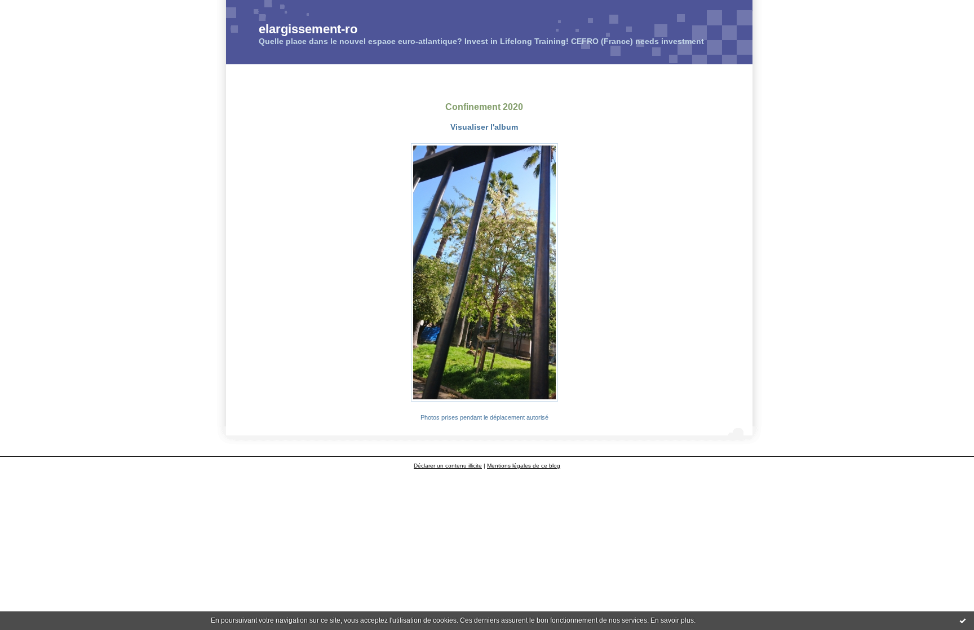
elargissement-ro (308, 29)
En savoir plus (672, 620)
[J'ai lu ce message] (962, 620)
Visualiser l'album (484, 126)
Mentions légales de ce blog (523, 465)
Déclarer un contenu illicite (448, 465)
